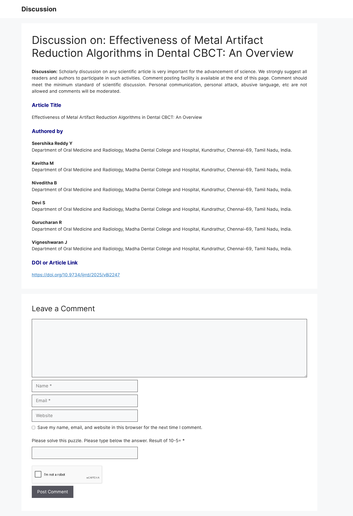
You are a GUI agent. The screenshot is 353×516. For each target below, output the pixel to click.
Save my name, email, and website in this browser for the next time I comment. (119, 427)
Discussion (39, 9)
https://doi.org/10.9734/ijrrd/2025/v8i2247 (76, 274)
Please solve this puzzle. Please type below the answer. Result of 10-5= (108, 440)
